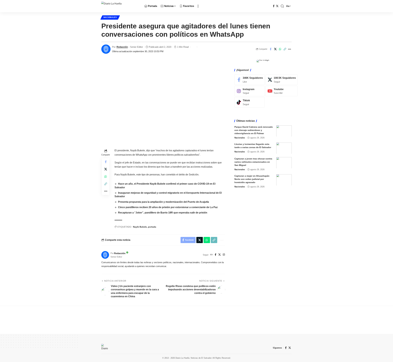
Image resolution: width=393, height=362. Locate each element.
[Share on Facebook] (270, 49)
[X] (277, 6)
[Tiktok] (249, 102)
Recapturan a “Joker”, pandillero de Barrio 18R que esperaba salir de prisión (162, 212)
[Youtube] (281, 91)
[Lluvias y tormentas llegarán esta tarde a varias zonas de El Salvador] (284, 148)
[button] (198, 6)
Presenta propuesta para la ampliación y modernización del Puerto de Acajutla (163, 202)
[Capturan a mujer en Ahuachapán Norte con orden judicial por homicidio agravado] (284, 180)
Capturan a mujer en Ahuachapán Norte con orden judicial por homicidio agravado (251, 178)
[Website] (211, 255)
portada (152, 227)
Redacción (122, 47)
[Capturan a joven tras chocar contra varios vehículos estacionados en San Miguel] (284, 162)
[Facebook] (273, 6)
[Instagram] (223, 255)
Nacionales (110, 17)
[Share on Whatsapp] (280, 49)
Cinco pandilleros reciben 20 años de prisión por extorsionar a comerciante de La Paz (168, 207)
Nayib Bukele (140, 227)
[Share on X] (275, 49)
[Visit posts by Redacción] (106, 49)
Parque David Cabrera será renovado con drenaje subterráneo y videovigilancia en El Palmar (253, 130)
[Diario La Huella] (120, 6)
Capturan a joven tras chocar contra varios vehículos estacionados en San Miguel (253, 161)
